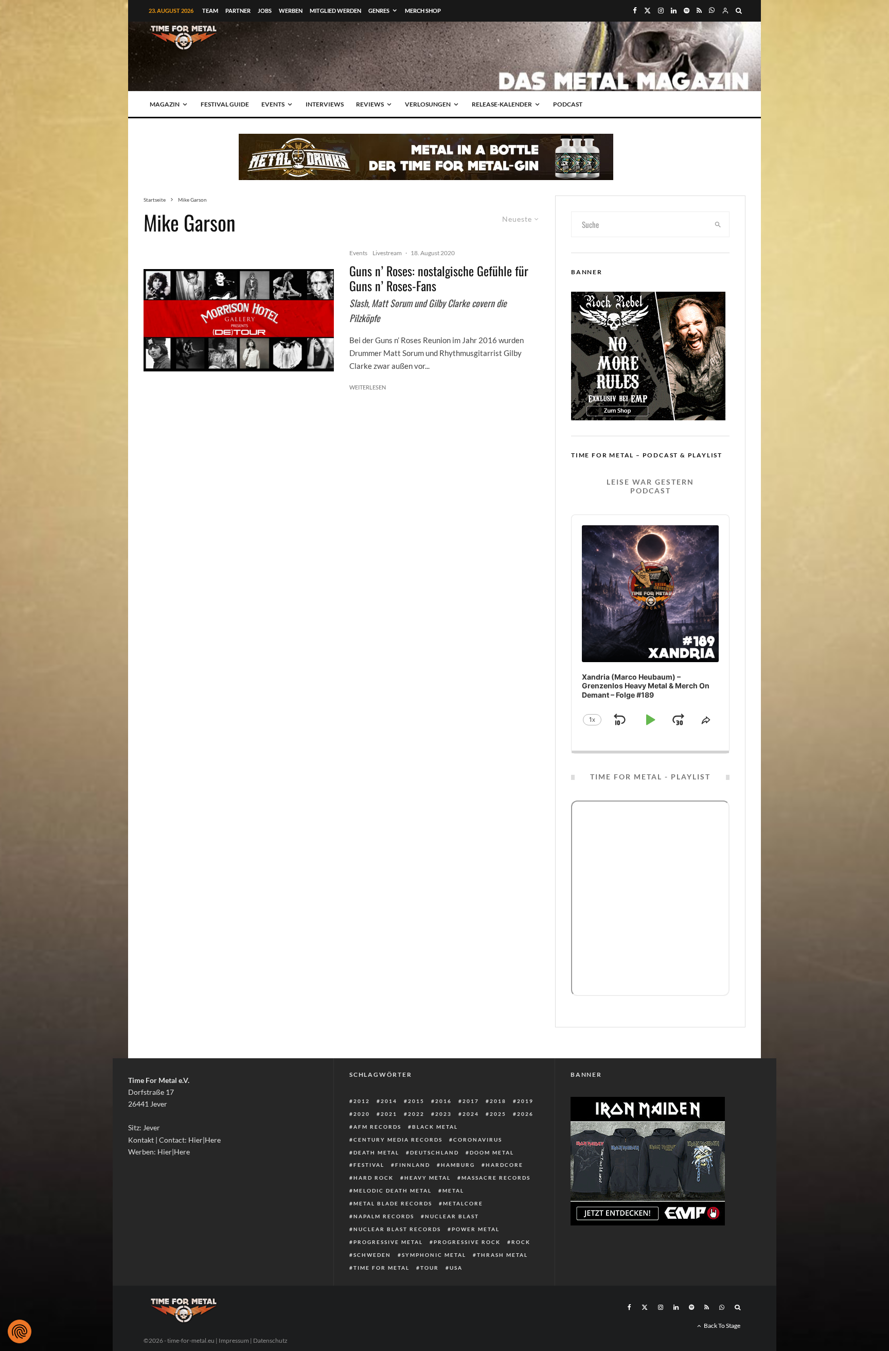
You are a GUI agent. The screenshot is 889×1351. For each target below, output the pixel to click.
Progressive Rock (467, 1242)
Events (273, 104)
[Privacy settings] (19, 1331)
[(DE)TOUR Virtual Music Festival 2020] (239, 320)
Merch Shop (423, 10)
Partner (238, 10)
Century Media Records (397, 1139)
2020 (361, 1114)
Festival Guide (225, 104)
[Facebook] (635, 10)
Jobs (265, 10)
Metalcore (463, 1203)
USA (456, 1268)
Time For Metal (381, 1268)
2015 (416, 1101)
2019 (525, 1101)
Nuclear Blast (452, 1216)
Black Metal (435, 1127)
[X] (647, 10)
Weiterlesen (367, 387)
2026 (525, 1114)
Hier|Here (204, 1139)
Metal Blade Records (392, 1203)
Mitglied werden (335, 10)
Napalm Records (383, 1216)
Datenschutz (270, 1340)
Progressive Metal (388, 1242)
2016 (443, 1101)
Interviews (325, 104)
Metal (453, 1190)
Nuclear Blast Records (397, 1229)
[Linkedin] (673, 10)
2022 (416, 1114)
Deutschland (434, 1152)
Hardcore (504, 1165)
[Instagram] (660, 10)
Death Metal (376, 1152)
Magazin (165, 104)
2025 (498, 1114)
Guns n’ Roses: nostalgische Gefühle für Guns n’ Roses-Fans (438, 278)
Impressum (234, 1340)
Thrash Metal (502, 1255)
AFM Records (377, 1127)
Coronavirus (477, 1139)
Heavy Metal (427, 1178)
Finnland (412, 1165)
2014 (389, 1101)
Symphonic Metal (434, 1255)
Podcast (567, 104)
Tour (429, 1268)
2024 (471, 1114)
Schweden (372, 1255)
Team (210, 10)
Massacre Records (495, 1178)
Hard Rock (373, 1178)
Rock (520, 1242)
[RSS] (699, 10)
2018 (498, 1101)
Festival (368, 1165)
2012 (361, 1101)
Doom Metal (492, 1152)
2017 (471, 1101)
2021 (389, 1114)
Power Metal (476, 1229)
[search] (718, 224)
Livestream (387, 253)
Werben (291, 10)
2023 (443, 1114)
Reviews (370, 104)
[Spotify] (686, 10)
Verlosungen (428, 104)
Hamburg (458, 1165)
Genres (378, 10)
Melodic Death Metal (392, 1190)
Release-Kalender (502, 104)
